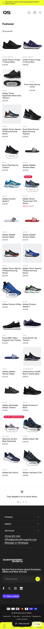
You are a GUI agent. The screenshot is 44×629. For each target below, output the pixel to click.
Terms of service (26, 616)
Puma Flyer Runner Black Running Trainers (31, 131)
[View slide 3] (23, 502)
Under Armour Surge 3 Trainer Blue (31, 61)
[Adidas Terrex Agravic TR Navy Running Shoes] (11, 114)
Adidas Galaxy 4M (30, 439)
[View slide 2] (20, 502)
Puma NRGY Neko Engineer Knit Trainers (11, 339)
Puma (32, 81)
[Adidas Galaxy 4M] (32, 423)
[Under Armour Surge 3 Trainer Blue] (32, 44)
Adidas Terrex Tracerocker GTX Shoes (30, 201)
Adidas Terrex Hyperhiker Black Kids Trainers (11, 95)
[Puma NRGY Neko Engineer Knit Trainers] (11, 322)
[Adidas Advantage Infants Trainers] (11, 390)
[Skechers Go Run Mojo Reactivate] (11, 423)
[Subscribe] (37, 579)
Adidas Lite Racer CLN (32, 472)
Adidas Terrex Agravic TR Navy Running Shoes (11, 131)
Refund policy (7, 616)
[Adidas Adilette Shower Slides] (32, 150)
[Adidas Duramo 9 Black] (32, 390)
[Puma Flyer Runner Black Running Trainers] (32, 114)
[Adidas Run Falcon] (11, 457)
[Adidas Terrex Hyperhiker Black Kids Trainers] (11, 78)
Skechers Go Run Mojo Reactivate (9, 440)
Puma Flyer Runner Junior (32, 85)
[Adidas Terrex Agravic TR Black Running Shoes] (11, 253)
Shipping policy (36, 616)
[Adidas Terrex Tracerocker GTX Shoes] (32, 183)
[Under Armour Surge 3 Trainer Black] (11, 44)
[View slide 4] (26, 502)
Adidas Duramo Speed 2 (9, 200)
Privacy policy (16, 616)
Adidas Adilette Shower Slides (29, 166)
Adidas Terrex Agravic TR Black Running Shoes (11, 270)
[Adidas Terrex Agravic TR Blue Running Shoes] (32, 253)
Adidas (4, 90)
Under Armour (7, 57)
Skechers (5, 436)
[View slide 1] (18, 502)
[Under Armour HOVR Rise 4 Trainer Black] (32, 356)
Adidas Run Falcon (10, 472)
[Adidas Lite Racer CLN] (32, 457)
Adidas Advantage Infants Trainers (10, 406)
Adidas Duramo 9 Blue (11, 304)
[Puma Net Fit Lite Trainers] (32, 322)
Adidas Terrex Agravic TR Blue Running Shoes (32, 270)
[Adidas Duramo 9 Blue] (11, 289)
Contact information (22, 619)
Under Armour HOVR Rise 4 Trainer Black (31, 372)
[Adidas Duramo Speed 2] (11, 183)
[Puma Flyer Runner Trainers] (11, 150)
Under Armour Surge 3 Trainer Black (11, 61)
